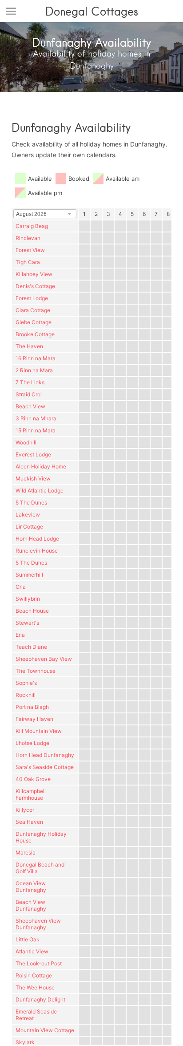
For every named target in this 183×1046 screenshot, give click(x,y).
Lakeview (28, 514)
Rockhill (26, 695)
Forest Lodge (32, 298)
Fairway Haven (34, 719)
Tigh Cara (28, 262)
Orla (21, 586)
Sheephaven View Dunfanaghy (38, 924)
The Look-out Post (39, 963)
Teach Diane (31, 646)
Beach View (30, 406)
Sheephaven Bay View (44, 658)
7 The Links (30, 382)
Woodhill (26, 442)
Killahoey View (34, 274)
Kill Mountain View (39, 731)
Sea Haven (29, 821)
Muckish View (33, 478)
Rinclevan (28, 238)
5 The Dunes (31, 502)
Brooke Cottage (35, 334)
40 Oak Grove (33, 779)
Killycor (25, 809)
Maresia (26, 852)
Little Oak (28, 939)
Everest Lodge (33, 454)
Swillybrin (28, 598)
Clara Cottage (33, 310)
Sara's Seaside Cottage (45, 767)
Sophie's (26, 683)
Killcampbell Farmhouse (31, 794)
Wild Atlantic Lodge (40, 490)
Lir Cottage (29, 526)
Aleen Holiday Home (41, 466)
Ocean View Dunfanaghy (31, 886)
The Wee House (35, 987)
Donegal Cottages (91, 11)
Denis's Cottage (35, 286)
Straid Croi (29, 394)
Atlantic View (32, 951)
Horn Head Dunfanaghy (45, 755)
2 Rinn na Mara (34, 370)
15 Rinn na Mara (36, 430)
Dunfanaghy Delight (40, 999)
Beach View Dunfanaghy (31, 905)
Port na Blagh (32, 707)
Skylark (25, 1042)
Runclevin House (37, 550)
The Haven (29, 346)
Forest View (30, 250)
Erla (20, 634)
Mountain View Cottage (45, 1030)
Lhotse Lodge (32, 743)
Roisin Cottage (34, 975)
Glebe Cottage (34, 322)
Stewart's (27, 622)
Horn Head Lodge (37, 538)
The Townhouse (36, 670)
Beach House (32, 610)
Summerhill (29, 574)
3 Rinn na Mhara (36, 418)
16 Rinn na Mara (36, 358)
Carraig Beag (32, 226)
